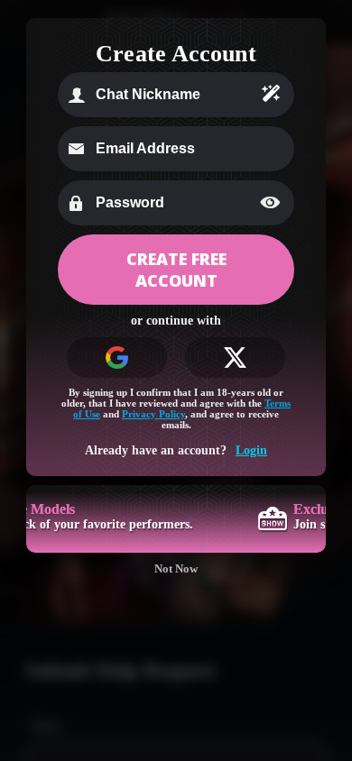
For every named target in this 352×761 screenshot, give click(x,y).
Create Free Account (176, 269)
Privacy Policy (153, 413)
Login (251, 450)
